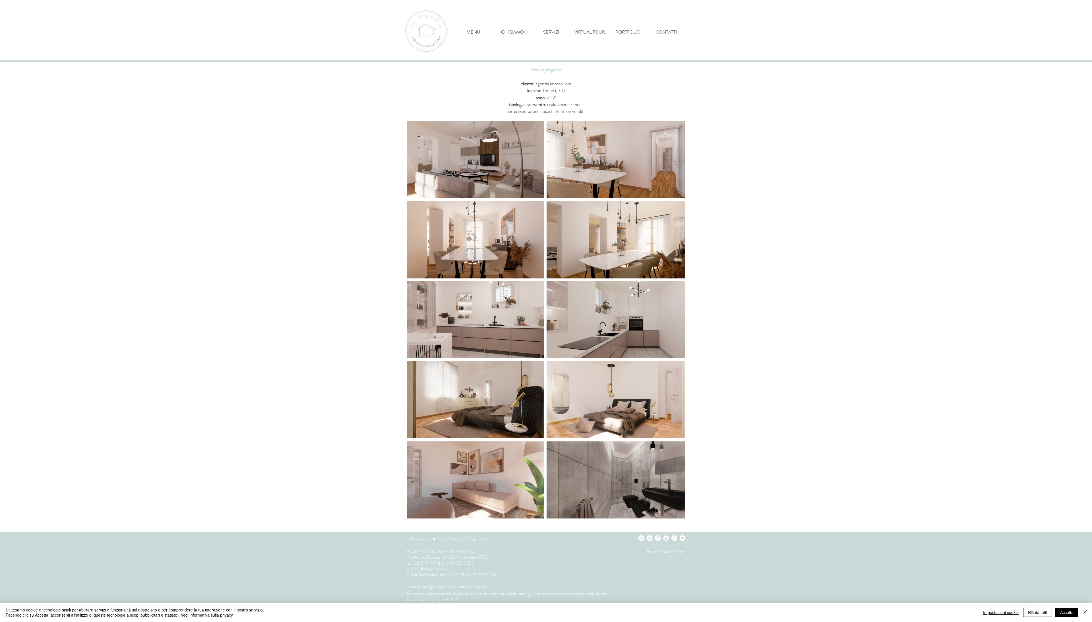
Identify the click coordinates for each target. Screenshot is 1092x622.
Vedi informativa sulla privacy (207, 615)
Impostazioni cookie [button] (1001, 612)
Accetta (1067, 612)
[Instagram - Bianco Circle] (641, 538)
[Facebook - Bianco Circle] (658, 538)
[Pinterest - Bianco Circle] (674, 538)
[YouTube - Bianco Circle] (682, 538)
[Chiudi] (1085, 612)
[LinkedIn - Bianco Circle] (649, 538)
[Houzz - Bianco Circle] (666, 538)
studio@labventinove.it (427, 568)
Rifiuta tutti (1037, 612)
